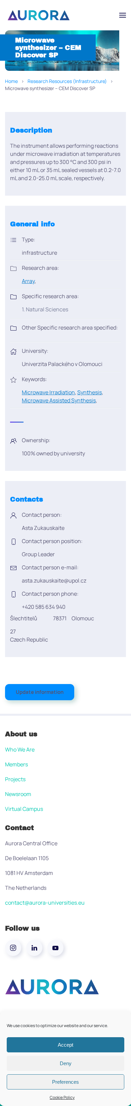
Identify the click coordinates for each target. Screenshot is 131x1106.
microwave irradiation (48, 392)
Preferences (65, 1082)
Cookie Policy (62, 1097)
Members (16, 764)
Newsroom (18, 794)
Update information (39, 692)
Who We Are (20, 749)
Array (28, 281)
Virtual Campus (24, 809)
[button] (122, 15)
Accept (65, 1045)
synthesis (89, 392)
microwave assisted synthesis (59, 400)
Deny (66, 1063)
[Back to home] (38, 15)
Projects (15, 779)
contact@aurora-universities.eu (45, 902)
